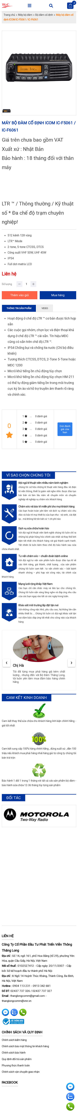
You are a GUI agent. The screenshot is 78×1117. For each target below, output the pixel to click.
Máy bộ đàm (25, 14)
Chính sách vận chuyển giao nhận (21, 1071)
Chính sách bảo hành (14, 1052)
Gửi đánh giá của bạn (65, 429)
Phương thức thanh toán (16, 1065)
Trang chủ (9, 14)
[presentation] (6, 663)
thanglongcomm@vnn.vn (16, 1001)
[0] (70, 6)
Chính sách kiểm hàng (14, 1040)
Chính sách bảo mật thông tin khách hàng (25, 1046)
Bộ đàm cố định (44, 14)
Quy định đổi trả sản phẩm (17, 1059)
